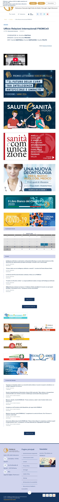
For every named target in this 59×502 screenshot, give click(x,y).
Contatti (13, 14)
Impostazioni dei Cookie (10, 499)
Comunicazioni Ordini (28, 457)
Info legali (25, 470)
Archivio (11, 19)
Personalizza (51, 3)
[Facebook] (41, 14)
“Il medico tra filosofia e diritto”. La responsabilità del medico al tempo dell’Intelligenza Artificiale (30, 280)
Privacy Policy (26, 465)
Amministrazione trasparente (30, 453)
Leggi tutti (29, 433)
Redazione (22, 14)
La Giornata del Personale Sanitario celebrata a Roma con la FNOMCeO (23, 274)
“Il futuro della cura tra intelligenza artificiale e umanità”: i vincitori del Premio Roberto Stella (29, 268)
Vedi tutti (29, 299)
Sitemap (25, 478)
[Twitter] (44, 14)
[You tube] (47, 14)
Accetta (33, 3)
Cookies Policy (26, 474)
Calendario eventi (29, 306)
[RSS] (37, 14)
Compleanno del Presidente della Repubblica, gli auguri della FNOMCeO (24, 407)
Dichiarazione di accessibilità (30, 482)
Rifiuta (41, 3)
